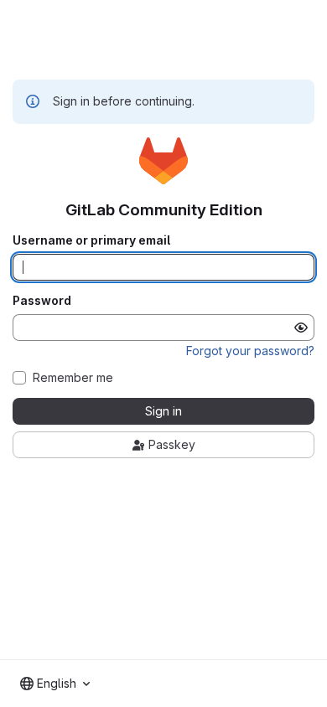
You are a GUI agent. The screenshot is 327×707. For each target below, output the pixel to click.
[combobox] (55, 683)
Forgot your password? (250, 350)
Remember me (73, 377)
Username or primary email (91, 240)
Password (42, 300)
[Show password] (301, 327)
